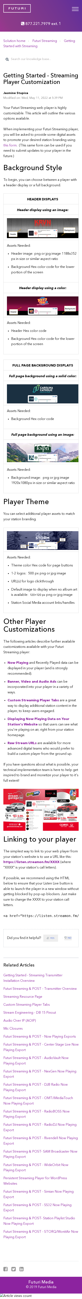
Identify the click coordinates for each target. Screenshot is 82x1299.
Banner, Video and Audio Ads (32, 681)
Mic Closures (13, 1028)
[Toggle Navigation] (75, 8)
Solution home (14, 41)
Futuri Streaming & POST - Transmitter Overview (40, 989)
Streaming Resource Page (22, 997)
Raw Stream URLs (22, 743)
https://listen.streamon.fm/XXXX (31, 862)
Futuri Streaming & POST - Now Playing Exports (39, 1036)
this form (10, 145)
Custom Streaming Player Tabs (26, 1005)
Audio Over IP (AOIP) (19, 1021)
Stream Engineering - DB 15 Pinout (29, 1013)
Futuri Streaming (44, 41)
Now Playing (18, 663)
